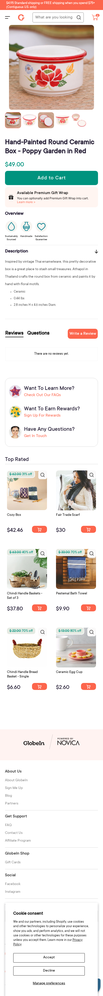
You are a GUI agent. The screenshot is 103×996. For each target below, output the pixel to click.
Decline (49, 971)
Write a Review (83, 334)
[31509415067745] (88, 686)
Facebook (12, 884)
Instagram (12, 892)
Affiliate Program (18, 841)
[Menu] (7, 17)
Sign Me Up (14, 788)
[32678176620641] (88, 529)
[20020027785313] (39, 686)
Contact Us (13, 833)
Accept (49, 958)
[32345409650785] (88, 607)
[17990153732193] (39, 529)
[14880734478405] (39, 607)
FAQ (8, 825)
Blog (8, 796)
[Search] (79, 18)
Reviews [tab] (14, 333)
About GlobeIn (16, 780)
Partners (11, 804)
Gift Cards (12, 863)
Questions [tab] (38, 333)
